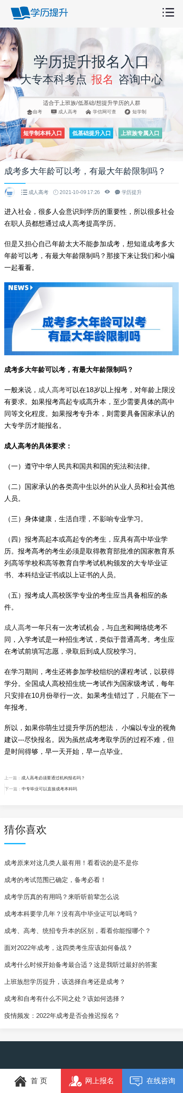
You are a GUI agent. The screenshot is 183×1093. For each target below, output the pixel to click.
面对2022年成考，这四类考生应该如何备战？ (68, 947)
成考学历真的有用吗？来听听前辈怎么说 (61, 896)
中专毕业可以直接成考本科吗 (49, 789)
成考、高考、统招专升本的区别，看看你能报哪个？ (77, 930)
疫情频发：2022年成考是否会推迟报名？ (62, 1015)
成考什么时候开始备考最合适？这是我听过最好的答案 (80, 964)
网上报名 (99, 1080)
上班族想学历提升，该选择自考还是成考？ (65, 981)
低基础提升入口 (91, 133)
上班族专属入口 (140, 133)
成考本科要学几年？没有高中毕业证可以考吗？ (71, 913)
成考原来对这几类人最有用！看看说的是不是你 (71, 862)
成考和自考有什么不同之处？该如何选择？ (65, 998)
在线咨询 (160, 1080)
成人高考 (52, 389)
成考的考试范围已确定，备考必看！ (55, 879)
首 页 (39, 1080)
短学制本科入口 (42, 133)
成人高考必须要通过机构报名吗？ (53, 777)
